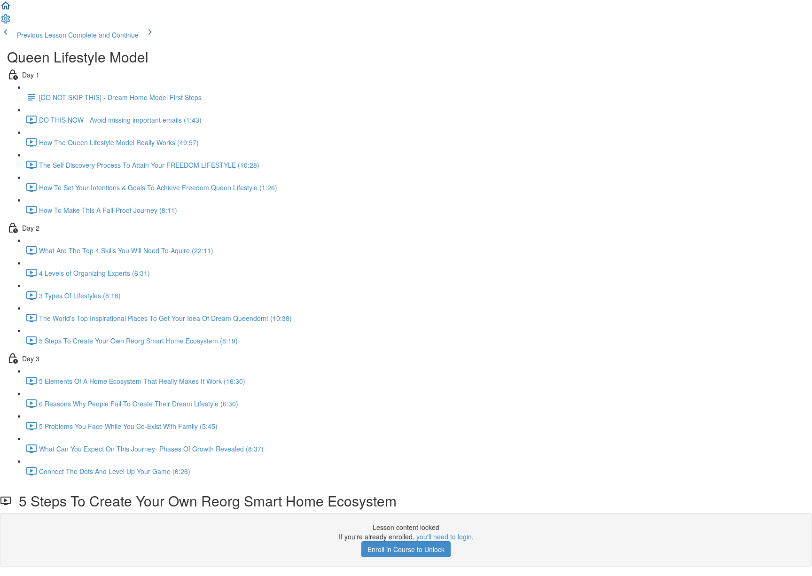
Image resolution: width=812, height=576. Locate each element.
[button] (5, 8)
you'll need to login (444, 536)
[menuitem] (5, 21)
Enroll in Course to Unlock (406, 549)
